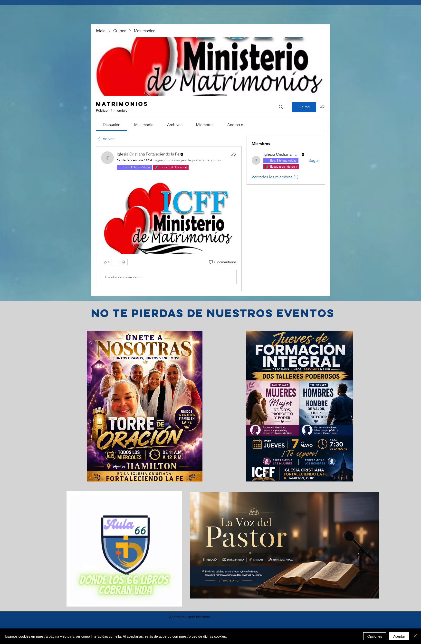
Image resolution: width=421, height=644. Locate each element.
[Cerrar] (415, 636)
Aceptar (399, 636)
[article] (169, 218)
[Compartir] (234, 154)
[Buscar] (281, 107)
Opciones (374, 636)
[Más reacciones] (121, 262)
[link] (111, 124)
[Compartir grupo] (322, 106)
